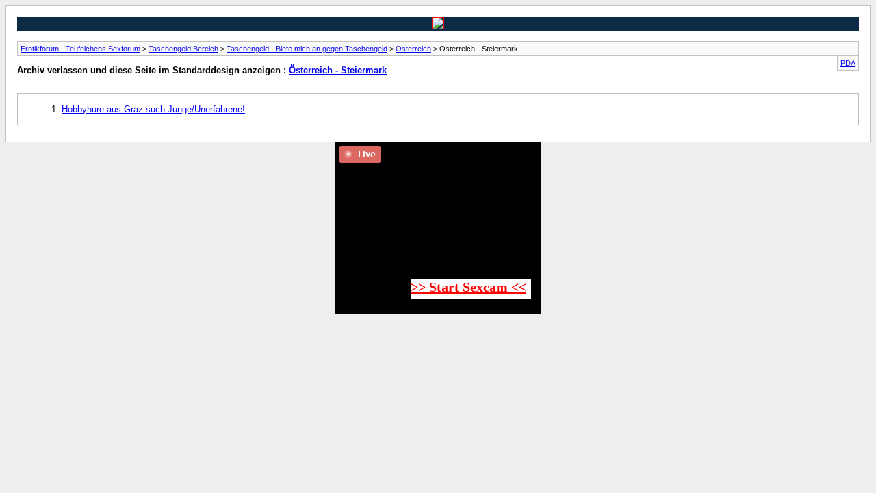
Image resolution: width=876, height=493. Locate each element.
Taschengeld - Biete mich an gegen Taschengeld (307, 49)
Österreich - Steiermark (338, 70)
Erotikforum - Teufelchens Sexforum (80, 49)
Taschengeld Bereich (183, 49)
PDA (847, 63)
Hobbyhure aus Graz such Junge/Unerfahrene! (153, 109)
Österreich (413, 49)
